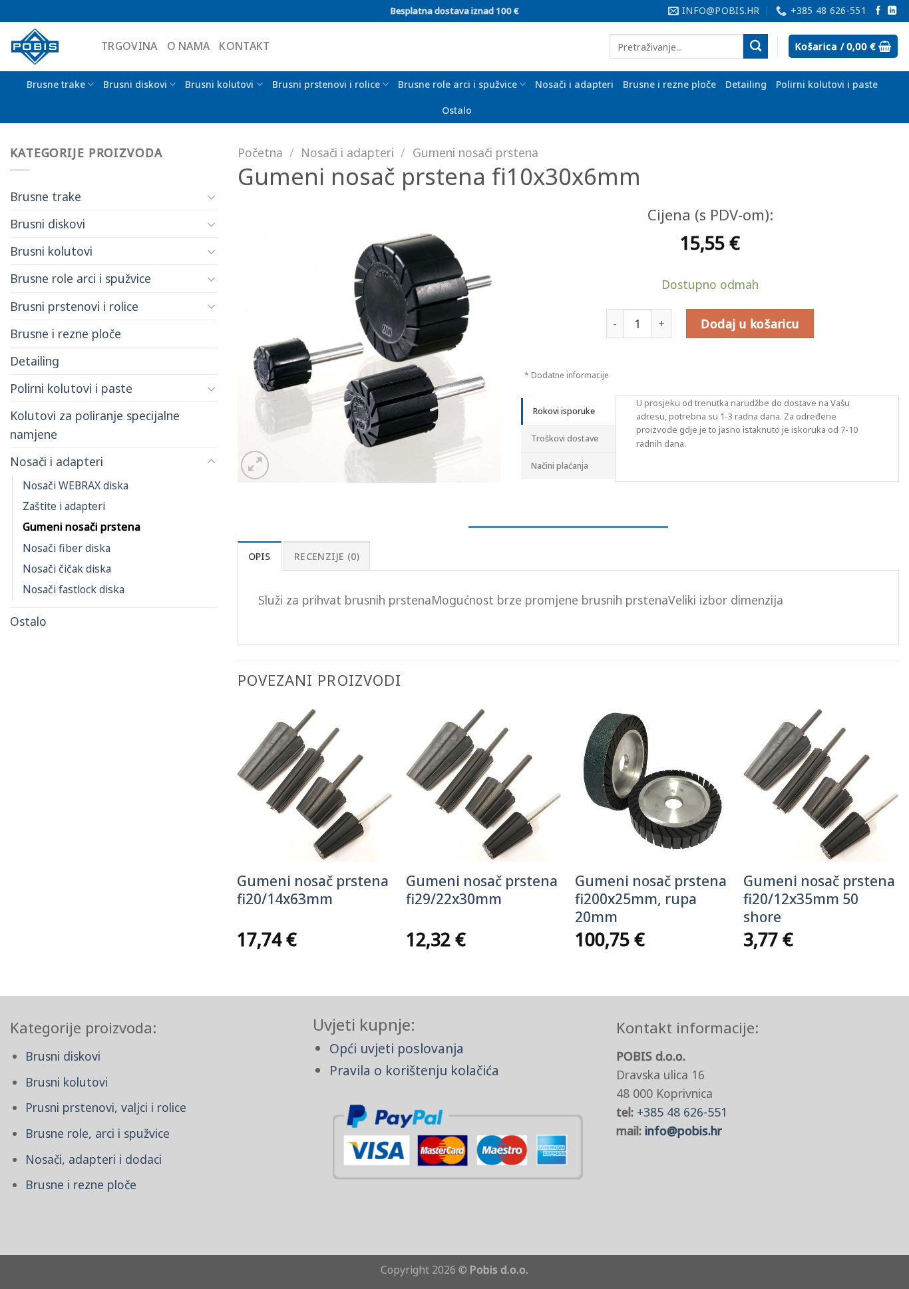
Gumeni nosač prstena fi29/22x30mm (482, 890)
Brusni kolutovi (219, 84)
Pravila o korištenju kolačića (414, 1070)
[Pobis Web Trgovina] (45, 46)
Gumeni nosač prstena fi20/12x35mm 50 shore (819, 899)
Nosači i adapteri (574, 84)
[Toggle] (211, 197)
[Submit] (755, 46)
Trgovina (129, 46)
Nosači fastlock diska (73, 589)
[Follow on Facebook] (878, 11)
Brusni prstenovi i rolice (326, 84)
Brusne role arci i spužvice (457, 84)
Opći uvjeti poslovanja (396, 1048)
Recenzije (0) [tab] (326, 556)
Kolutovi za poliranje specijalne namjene (95, 424)
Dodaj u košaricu (750, 324)
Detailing (746, 84)
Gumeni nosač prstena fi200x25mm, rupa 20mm (651, 899)
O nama (188, 46)
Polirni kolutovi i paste (827, 84)
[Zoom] (255, 465)
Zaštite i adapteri (64, 506)
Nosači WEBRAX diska (75, 485)
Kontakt (244, 46)
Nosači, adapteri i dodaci (93, 1159)
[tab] (568, 411)
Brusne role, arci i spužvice (97, 1133)
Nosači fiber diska (66, 548)
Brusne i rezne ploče (669, 84)
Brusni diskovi (135, 84)
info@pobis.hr (683, 1131)
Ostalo (457, 110)
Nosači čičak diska (67, 568)
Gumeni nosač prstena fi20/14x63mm (313, 890)
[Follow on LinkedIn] (892, 11)
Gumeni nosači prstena (81, 526)
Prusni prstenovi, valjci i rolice (105, 1107)
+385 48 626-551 (682, 1112)
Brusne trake (56, 84)
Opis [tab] (259, 556)
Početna (260, 152)
